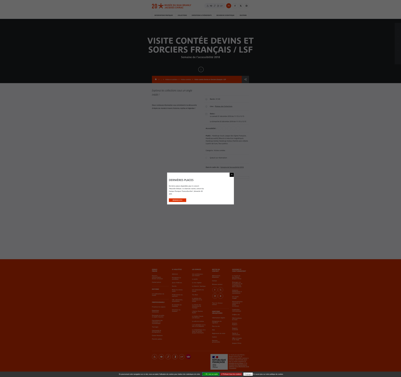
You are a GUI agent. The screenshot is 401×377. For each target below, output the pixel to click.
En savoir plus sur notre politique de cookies (268, 374)
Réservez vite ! (177, 200)
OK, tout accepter (211, 374)
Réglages (248, 374)
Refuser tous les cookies (232, 374)
